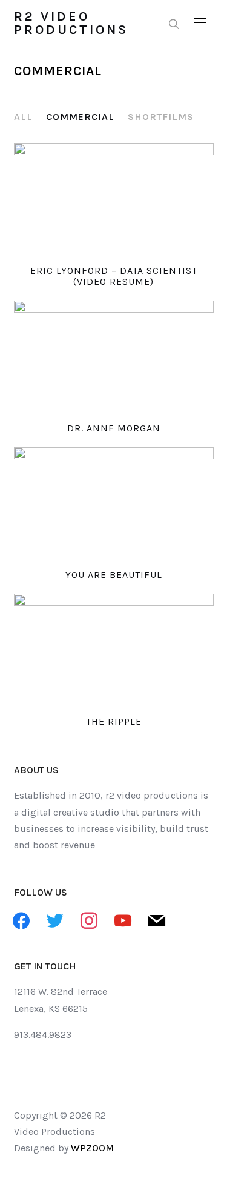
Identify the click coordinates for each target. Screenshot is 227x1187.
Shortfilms (161, 116)
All (23, 116)
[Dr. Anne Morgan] (114, 357)
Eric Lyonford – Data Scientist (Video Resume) (113, 276)
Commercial (80, 116)
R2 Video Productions (71, 23)
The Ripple (114, 721)
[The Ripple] (114, 650)
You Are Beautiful (113, 574)
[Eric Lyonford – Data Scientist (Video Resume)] (114, 199)
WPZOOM (92, 1148)
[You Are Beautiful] (114, 503)
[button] (200, 23)
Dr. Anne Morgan (113, 428)
